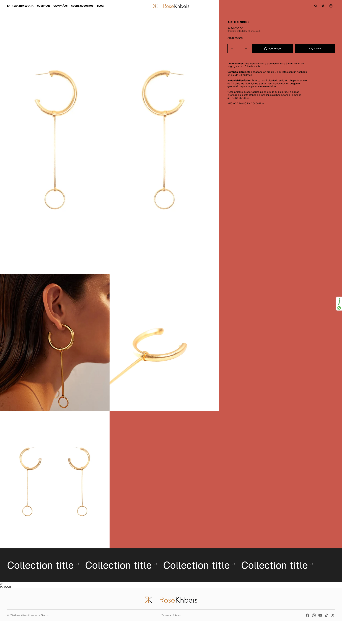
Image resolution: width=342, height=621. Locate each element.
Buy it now (315, 48)
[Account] (323, 6)
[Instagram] (314, 615)
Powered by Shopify (38, 615)
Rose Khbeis (21, 615)
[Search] (316, 6)
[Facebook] (307, 615)
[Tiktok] (326, 615)
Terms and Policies (171, 615)
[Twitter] (333, 615)
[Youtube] (320, 615)
